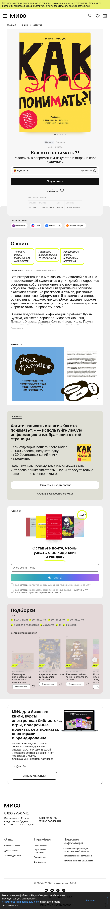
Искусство (48, 615)
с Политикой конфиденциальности (53, 901)
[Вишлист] (97, 16)
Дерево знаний (11, 841)
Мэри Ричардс (55, 147)
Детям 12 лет (73, 610)
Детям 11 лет (55, 610)
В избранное (52, 190)
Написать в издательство (55, 480)
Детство (37, 25)
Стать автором (40, 836)
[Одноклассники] (58, 879)
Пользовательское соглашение (76, 843)
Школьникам (20, 610)
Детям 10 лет (38, 610)
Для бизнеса (39, 851)
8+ (59, 615)
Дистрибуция (40, 846)
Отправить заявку (34, 766)
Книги (24, 25)
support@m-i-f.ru (48, 808)
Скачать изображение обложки (55, 489)
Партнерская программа (44, 841)
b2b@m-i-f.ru (19, 757)
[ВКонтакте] (52, 879)
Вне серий (70, 615)
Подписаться (55, 181)
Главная (11, 25)
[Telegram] (63, 879)
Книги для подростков (25, 615)
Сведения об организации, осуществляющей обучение (75, 836)
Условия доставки (12, 846)
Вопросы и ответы (12, 836)
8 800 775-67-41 (16, 804)
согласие (23, 575)
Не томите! (55, 568)
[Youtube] (46, 879)
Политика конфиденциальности (77, 847)
